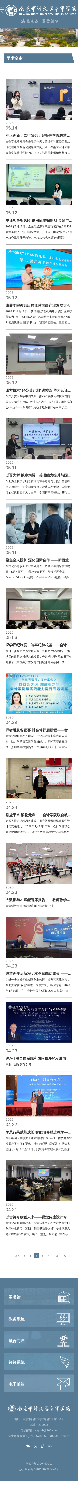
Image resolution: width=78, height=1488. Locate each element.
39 (57, 1256)
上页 (17, 1256)
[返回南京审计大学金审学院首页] (41, 10)
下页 (64, 1256)
